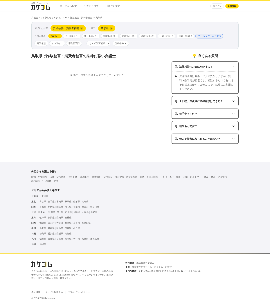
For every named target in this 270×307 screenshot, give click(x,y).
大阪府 (59, 223)
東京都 (85, 207)
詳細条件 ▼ (121, 43)
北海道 (45, 196)
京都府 (51, 223)
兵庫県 (68, 223)
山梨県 (85, 212)
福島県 (85, 201)
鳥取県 (42, 228)
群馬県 (59, 207)
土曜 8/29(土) (166, 36)
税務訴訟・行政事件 (41, 181)
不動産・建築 (208, 177)
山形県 (76, 201)
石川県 (68, 212)
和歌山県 (86, 223)
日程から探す (112, 6)
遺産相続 (84, 177)
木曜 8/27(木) (128, 36)
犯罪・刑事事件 (191, 177)
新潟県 (51, 212)
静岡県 (51, 217)
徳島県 (42, 233)
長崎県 (59, 239)
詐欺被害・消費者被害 (81, 17)
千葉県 (76, 207)
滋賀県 (42, 223)
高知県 (68, 233)
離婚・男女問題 (39, 177)
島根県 (51, 228)
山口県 (76, 228)
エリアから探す (68, 6)
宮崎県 (85, 239)
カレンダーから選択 (211, 36)
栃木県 (51, 207)
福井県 (77, 212)
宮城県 (59, 201)
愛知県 (59, 217)
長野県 (94, 212)
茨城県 (42, 207)
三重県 (68, 217)
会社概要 (35, 292)
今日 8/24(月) (71, 36)
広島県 (68, 228)
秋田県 (68, 201)
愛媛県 (59, 233)
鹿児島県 (94, 239)
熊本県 (68, 239)
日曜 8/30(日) (185, 36)
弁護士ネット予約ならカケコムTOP (49, 17)
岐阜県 (42, 217)
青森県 (42, 201)
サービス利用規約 (54, 292)
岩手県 (51, 201)
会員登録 (232, 6)
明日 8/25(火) (90, 36)
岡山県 (59, 228)
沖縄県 (42, 244)
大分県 (76, 239)
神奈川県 (94, 207)
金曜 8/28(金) (147, 36)
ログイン (217, 6)
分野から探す (90, 6)
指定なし (55, 36)
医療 (56, 181)
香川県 (51, 233)
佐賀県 (51, 239)
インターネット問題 (171, 177)
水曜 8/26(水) (109, 36)
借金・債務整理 (57, 177)
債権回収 (107, 177)
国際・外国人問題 (149, 177)
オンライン (57, 43)
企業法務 (222, 177)
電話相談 (41, 43)
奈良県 (76, 223)
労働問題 (96, 177)
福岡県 (42, 239)
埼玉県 (68, 207)
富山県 (60, 212)
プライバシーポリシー (79, 292)
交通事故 (72, 177)
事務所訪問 (74, 43)
